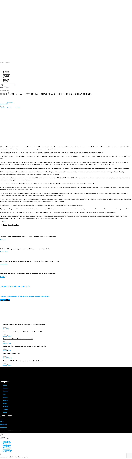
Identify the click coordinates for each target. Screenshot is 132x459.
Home (1, 90)
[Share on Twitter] (23, 107)
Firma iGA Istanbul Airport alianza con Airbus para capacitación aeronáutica (24, 324)
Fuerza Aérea (7, 451)
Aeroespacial (5, 400)
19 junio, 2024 (4, 104)
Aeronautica (5, 388)
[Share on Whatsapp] (1, 109)
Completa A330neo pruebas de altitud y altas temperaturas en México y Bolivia (25, 296)
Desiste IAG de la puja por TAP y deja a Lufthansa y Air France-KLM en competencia (28, 237)
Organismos (5, 397)
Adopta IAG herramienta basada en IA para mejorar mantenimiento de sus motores (27, 274)
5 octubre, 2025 (4, 264)
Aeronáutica (6, 73)
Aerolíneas (6, 71)
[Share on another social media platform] (1, 110)
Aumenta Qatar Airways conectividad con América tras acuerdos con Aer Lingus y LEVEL (29, 261)
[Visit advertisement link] (61, 20)
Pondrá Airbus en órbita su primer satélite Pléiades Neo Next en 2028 (22, 332)
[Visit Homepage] (52, 68)
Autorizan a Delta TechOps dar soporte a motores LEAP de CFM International (24, 361)
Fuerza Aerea (5, 409)
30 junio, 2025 (3, 276)
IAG (4, 221)
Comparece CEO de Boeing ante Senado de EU (15, 286)
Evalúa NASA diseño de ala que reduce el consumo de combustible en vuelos (24, 346)
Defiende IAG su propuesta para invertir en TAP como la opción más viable (25, 249)
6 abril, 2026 (3, 239)
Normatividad (5, 406)
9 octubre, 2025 (4, 251)
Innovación (5, 403)
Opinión (4, 394)
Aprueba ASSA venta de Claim (11, 353)
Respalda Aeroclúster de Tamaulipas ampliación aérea (18, 339)
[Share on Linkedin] (4, 109)
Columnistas (7, 445)
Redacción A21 (10, 103)
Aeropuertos (6, 74)
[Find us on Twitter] (0, 432)
